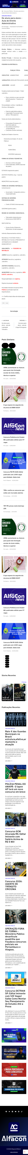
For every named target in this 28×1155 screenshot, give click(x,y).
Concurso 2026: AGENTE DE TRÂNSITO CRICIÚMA (13, 885)
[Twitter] (9, 1111)
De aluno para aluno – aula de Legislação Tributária (6, 325)
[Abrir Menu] (24, 1)
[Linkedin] (18, 1111)
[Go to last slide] (5, 345)
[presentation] (14, 356)
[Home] (2, 11)
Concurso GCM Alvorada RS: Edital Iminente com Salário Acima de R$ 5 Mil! (15, 836)
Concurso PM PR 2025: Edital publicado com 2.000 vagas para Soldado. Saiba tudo (13, 474)
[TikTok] (21, 1111)
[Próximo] (12, 345)
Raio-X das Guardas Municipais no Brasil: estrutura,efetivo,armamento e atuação (15, 738)
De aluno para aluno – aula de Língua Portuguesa (21, 324)
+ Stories (23, 682)
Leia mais (8, 761)
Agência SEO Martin (14, 1152)
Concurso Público (6, 15)
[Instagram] (12, 1111)
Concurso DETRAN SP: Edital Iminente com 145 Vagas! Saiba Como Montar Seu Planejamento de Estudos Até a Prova (15, 999)
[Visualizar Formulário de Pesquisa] (21, 2)
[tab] (7, 656)
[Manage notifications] (24, 1152)
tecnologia (14, 311)
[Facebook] (6, 1111)
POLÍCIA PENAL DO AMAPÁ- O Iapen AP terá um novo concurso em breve (15, 788)
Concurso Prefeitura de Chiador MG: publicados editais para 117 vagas (13, 439)
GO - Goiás (5, 303)
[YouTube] (15, 1111)
